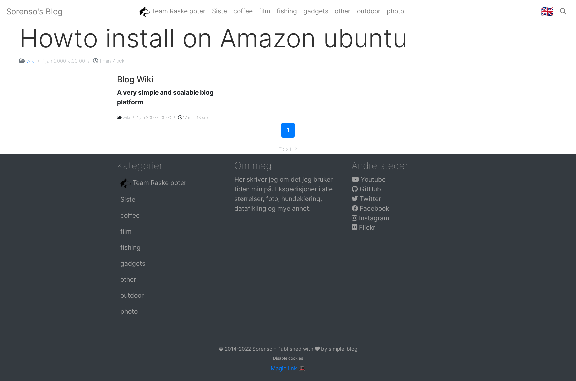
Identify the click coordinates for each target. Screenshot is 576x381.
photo (129, 311)
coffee (130, 215)
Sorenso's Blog (34, 11)
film (126, 231)
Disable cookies (288, 358)
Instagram (373, 218)
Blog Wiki (135, 79)
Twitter (369, 199)
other (128, 279)
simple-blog (343, 349)
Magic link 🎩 (288, 368)
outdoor (132, 295)
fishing (130, 247)
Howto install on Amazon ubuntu (213, 38)
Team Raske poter (158, 183)
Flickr (366, 227)
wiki (30, 61)
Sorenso (263, 349)
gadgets (132, 263)
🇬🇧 (547, 11)
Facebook (373, 208)
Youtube (372, 179)
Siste (127, 199)
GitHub (369, 189)
